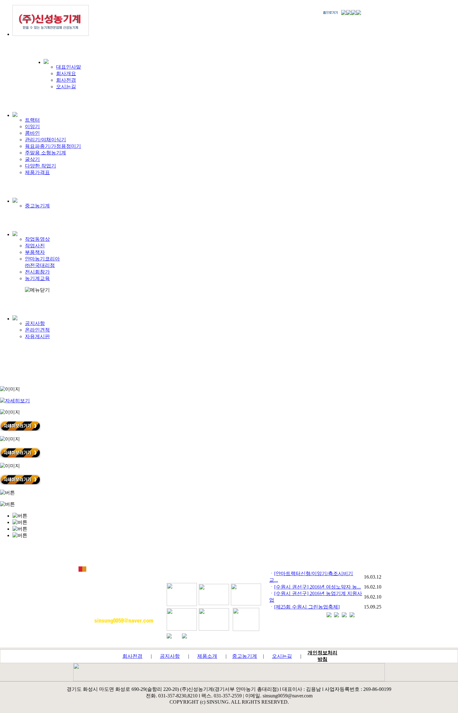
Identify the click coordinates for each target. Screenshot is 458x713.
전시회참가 (37, 271)
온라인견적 (37, 329)
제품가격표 (37, 172)
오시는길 (66, 86)
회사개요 (66, 73)
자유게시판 (37, 336)
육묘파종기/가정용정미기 (53, 146)
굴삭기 (32, 159)
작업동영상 (37, 239)
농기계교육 (37, 278)
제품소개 (207, 656)
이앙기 (32, 126)
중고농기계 (37, 205)
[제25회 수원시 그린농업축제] (307, 606)
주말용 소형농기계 (45, 152)
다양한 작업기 (40, 165)
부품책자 (35, 252)
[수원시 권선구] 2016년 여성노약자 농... (317, 586)
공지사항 (35, 323)
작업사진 (35, 245)
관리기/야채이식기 (45, 139)
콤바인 (32, 133)
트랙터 (32, 120)
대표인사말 (68, 67)
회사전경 (66, 80)
